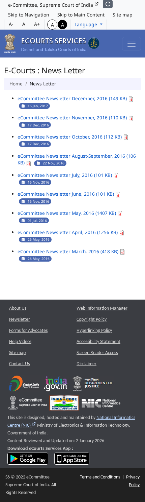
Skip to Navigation (28, 14)
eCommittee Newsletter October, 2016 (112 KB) (70, 136)
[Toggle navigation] (131, 43)
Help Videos (20, 342)
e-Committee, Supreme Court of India (51, 5)
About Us (17, 308)
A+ (37, 24)
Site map (123, 14)
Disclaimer (86, 364)
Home (16, 83)
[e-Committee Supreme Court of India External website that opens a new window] (27, 404)
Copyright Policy (92, 319)
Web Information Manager (102, 308)
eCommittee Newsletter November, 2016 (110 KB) (73, 117)
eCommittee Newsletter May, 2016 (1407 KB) (67, 213)
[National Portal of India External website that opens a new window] (56, 385)
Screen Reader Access (97, 353)
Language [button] (86, 24)
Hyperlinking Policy (94, 331)
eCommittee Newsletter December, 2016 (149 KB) (73, 98)
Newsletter (19, 319)
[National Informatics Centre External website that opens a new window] (101, 404)
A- (11, 24)
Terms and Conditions (100, 477)
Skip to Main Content (81, 14)
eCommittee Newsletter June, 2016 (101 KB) (66, 194)
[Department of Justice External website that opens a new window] (93, 385)
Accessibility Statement (98, 342)
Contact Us (19, 364)
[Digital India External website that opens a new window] (24, 385)
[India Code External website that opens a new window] (64, 404)
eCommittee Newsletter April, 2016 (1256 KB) (68, 232)
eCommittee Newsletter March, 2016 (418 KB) (69, 251)
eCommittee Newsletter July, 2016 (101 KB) (65, 175)
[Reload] (108, 4)
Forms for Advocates (28, 331)
